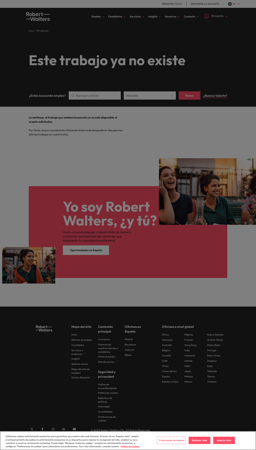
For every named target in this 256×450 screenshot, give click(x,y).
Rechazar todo (199, 440)
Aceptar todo (224, 440)
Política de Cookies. (130, 446)
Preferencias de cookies (171, 440)
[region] (128, 440)
